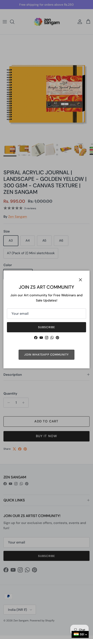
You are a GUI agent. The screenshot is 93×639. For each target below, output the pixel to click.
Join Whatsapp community (46, 354)
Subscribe (46, 327)
